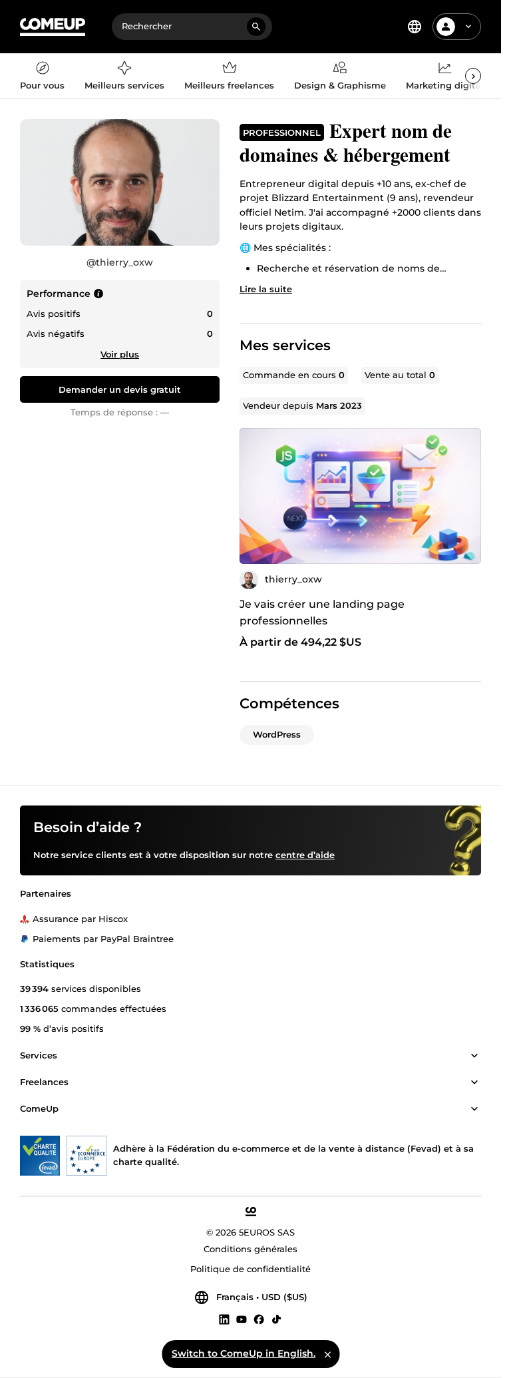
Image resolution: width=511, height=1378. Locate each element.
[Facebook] (259, 1318)
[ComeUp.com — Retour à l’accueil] (52, 27)
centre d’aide (305, 854)
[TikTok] (276, 1318)
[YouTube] (241, 1318)
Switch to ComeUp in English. (243, 1353)
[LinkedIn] (224, 1318)
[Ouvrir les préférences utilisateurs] (468, 26)
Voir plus (119, 354)
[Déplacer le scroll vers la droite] (473, 76)
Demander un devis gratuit (120, 389)
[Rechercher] (256, 26)
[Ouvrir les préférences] (415, 27)
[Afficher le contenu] (474, 1055)
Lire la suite (266, 289)
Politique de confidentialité (250, 1268)
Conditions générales (250, 1249)
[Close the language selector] (327, 1354)
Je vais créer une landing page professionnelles (322, 612)
